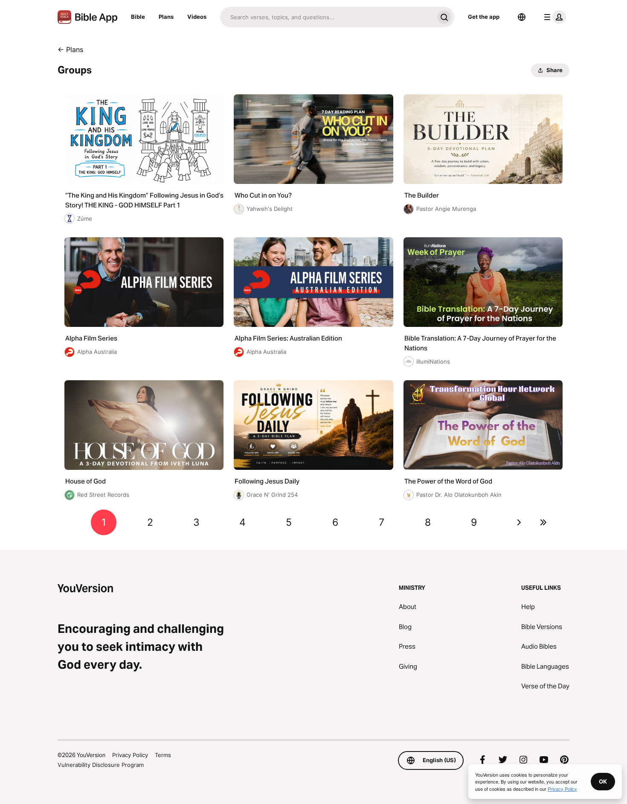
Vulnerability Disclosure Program (101, 764)
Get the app (483, 16)
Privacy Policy (130, 755)
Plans (166, 16)
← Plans (70, 49)
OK (603, 781)
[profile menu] (553, 17)
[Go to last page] (543, 522)
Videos (196, 16)
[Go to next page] (519, 522)
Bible (138, 16)
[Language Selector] (521, 17)
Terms (163, 755)
